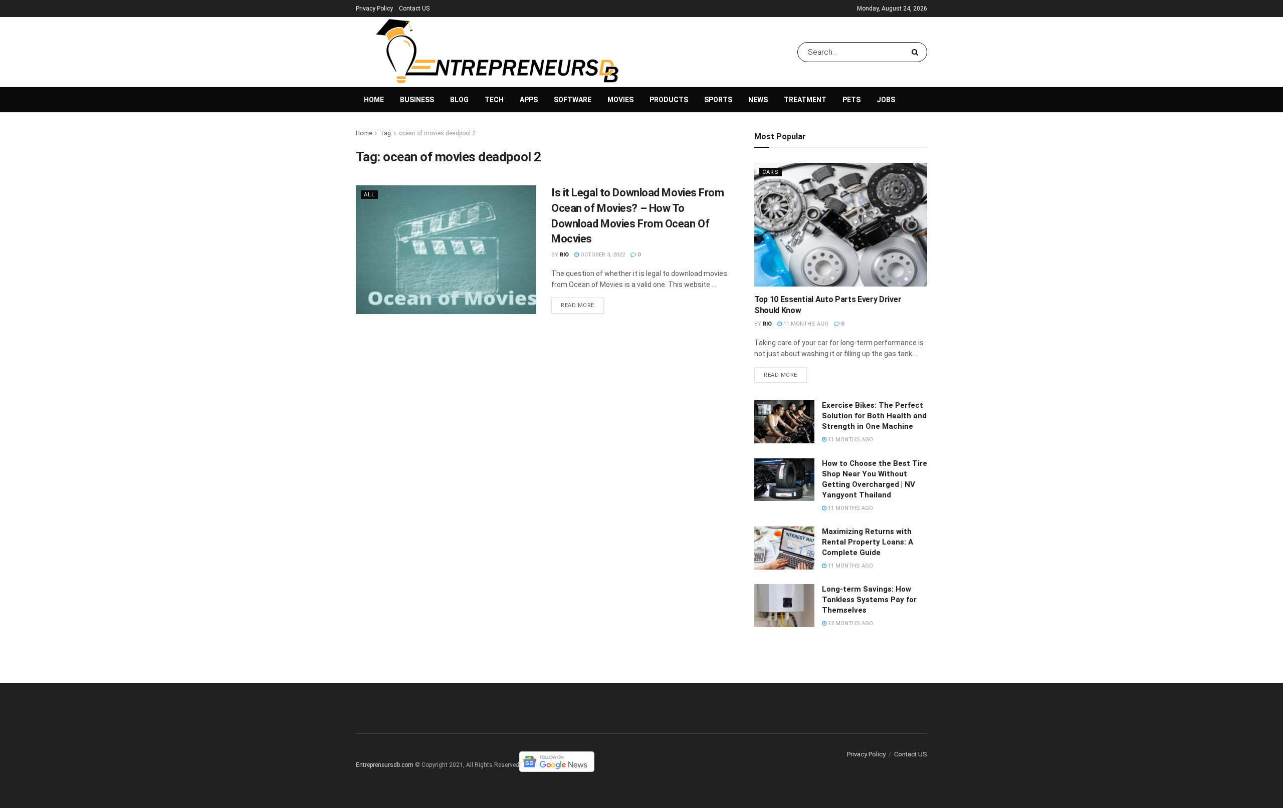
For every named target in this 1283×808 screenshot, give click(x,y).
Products (669, 100)
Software (572, 100)
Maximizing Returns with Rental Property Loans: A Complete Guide (867, 542)
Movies (620, 100)
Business (417, 100)
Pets (851, 100)
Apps (529, 100)
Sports (718, 100)
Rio (564, 254)
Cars (770, 172)
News (758, 100)
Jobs (886, 100)
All (369, 194)
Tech (494, 100)
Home (374, 100)
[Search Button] (917, 52)
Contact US (414, 8)
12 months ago (849, 623)
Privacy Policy (374, 8)
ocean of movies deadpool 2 (437, 133)
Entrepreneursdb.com (384, 764)
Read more (577, 305)
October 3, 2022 (602, 254)
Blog (459, 100)
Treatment (805, 100)
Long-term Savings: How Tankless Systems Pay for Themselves (869, 600)
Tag (385, 133)
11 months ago (805, 324)
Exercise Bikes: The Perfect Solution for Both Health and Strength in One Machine (874, 416)
